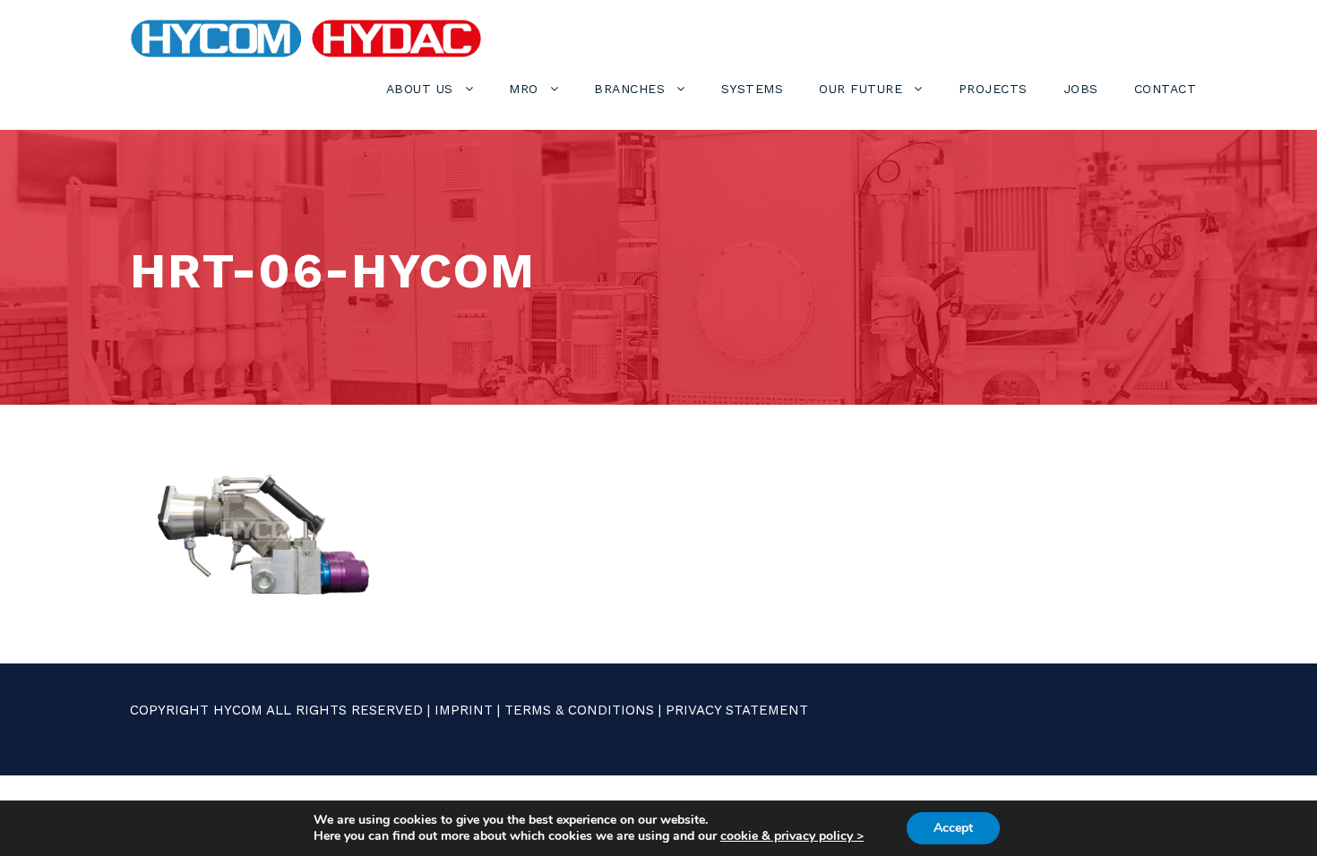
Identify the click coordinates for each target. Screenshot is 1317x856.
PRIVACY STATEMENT (737, 710)
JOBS (1080, 88)
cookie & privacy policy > (792, 835)
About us (419, 88)
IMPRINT (464, 710)
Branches (629, 88)
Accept (953, 827)
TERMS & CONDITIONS (579, 710)
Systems (752, 88)
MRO (523, 88)
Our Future (860, 88)
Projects (993, 88)
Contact (1165, 88)
